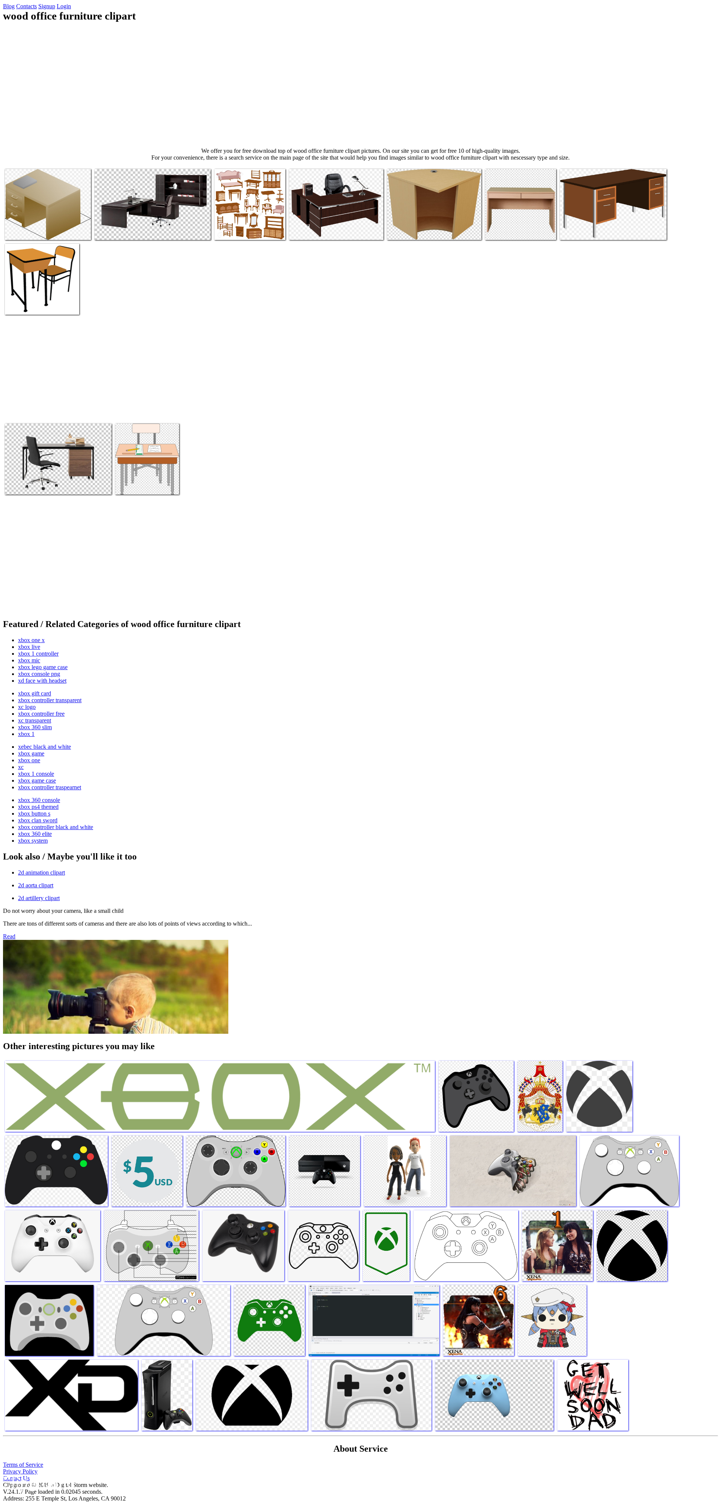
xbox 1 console (36, 774)
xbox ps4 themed (38, 807)
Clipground (37, 1482)
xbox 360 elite (35, 834)
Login (64, 6)
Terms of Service (23, 1464)
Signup (46, 6)
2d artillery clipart (39, 898)
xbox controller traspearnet (49, 787)
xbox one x (31, 640)
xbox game (31, 753)
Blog (9, 6)
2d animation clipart (41, 872)
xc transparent (34, 720)
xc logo (27, 707)
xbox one (29, 760)
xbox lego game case (43, 667)
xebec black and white (44, 746)
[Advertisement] (360, 84)
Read (9, 936)
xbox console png (39, 674)
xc (21, 767)
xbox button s (34, 813)
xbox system (33, 840)
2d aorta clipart (35, 885)
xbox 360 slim (35, 727)
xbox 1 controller (38, 653)
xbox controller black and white (55, 827)
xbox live (29, 647)
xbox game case (37, 780)
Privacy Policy (20, 1471)
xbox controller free (41, 713)
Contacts (26, 6)
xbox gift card (34, 693)
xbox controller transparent (49, 700)
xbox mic (29, 660)
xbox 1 (26, 734)
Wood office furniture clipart (37, 229)
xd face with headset (42, 680)
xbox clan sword (37, 820)
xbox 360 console (39, 800)
